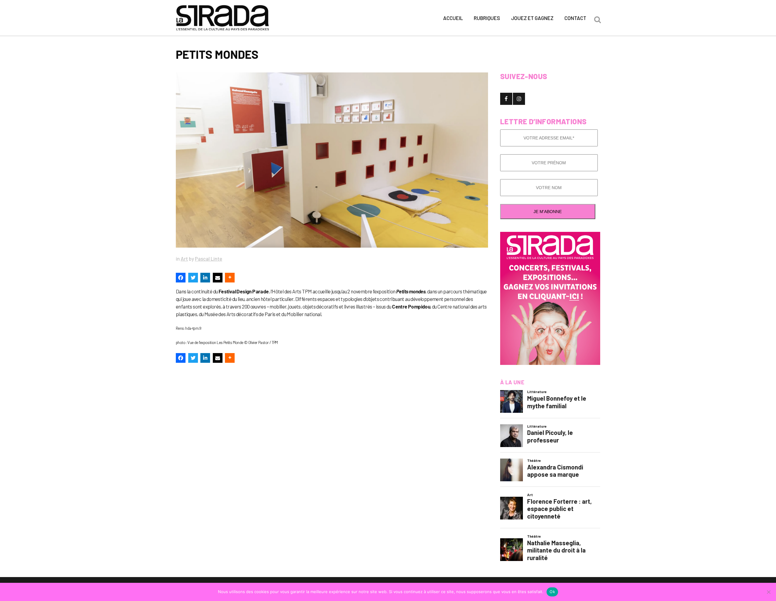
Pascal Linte (208, 258)
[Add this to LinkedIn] (205, 277)
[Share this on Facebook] (181, 277)
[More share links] (230, 277)
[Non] (768, 592)
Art (184, 258)
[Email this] (217, 277)
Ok (552, 591)
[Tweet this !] (193, 277)
